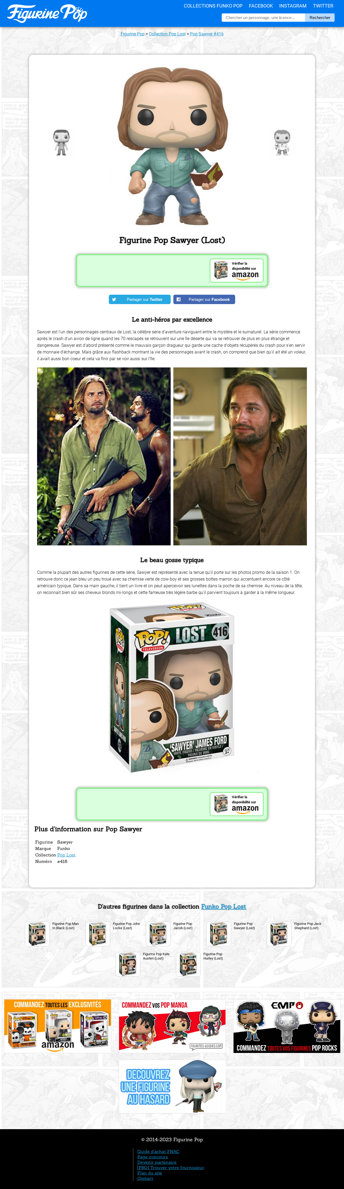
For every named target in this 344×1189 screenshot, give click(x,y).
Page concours (152, 1156)
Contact (145, 1178)
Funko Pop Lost (223, 906)
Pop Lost (66, 855)
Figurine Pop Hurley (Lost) (213, 956)
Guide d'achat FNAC (158, 1151)
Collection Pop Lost (167, 34)
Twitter (323, 6)
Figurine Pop (133, 34)
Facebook (261, 6)
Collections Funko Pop (213, 6)
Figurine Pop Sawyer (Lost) (244, 926)
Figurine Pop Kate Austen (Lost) (156, 956)
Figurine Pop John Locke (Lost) (126, 926)
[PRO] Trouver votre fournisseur (170, 1167)
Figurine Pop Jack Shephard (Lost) (307, 926)
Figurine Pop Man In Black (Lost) (65, 926)
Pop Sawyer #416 (207, 34)
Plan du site (149, 1173)
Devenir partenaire (157, 1162)
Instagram (293, 6)
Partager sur (145, 299)
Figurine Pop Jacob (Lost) (183, 926)
